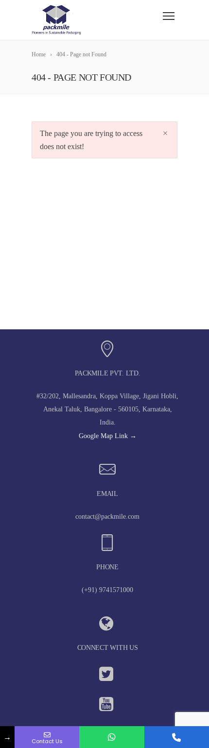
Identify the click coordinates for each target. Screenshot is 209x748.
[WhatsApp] (111, 737)
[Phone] (176, 737)
